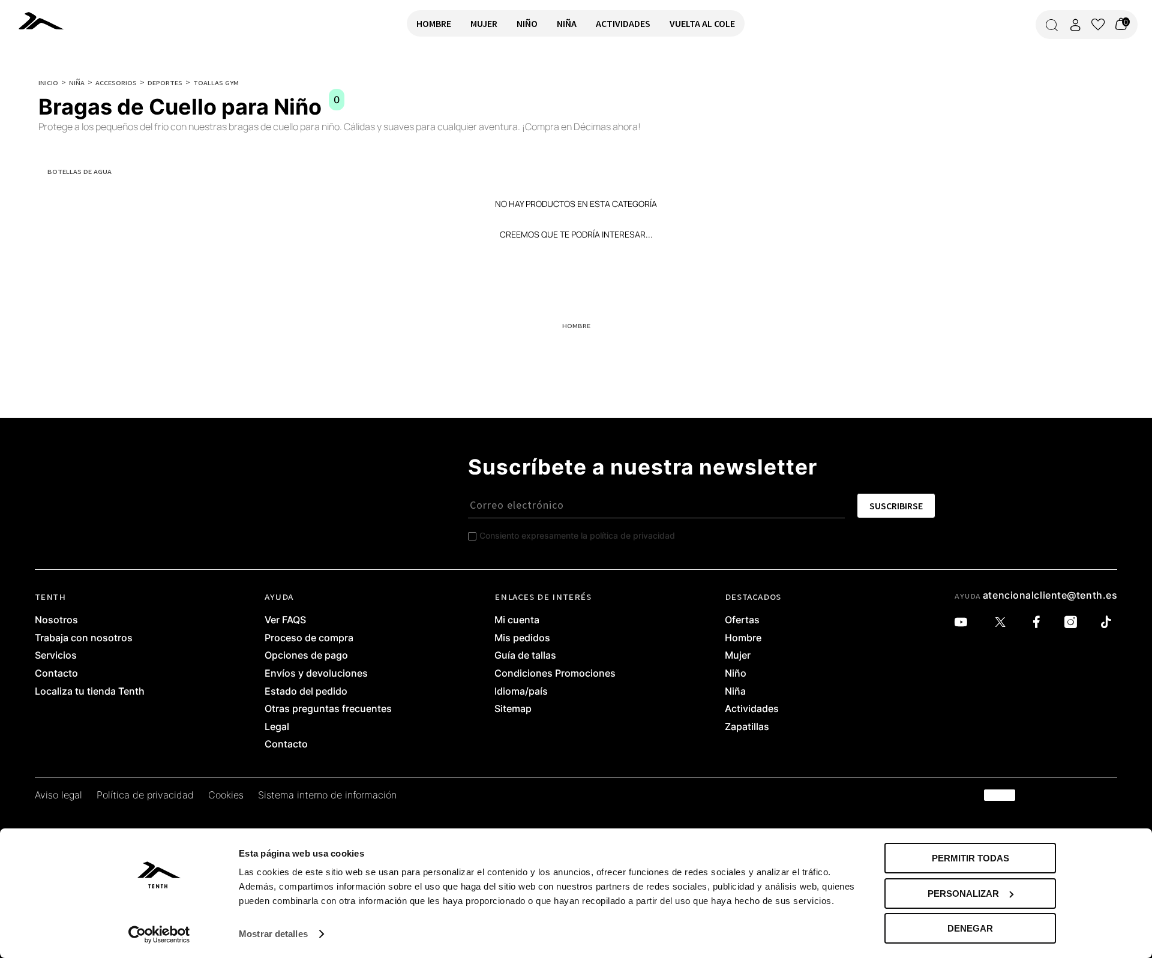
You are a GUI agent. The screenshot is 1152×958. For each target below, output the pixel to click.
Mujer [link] (738, 655)
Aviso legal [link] (58, 795)
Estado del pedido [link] (306, 691)
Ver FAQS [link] (285, 620)
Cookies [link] (226, 795)
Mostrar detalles (273, 934)
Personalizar (963, 893)
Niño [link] (735, 673)
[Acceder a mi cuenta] (1075, 25)
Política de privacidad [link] (145, 795)
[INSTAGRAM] (1073, 622)
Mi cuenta (516, 620)
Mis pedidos (522, 638)
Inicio (48, 82)
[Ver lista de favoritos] (1098, 25)
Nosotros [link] (56, 620)
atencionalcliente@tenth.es (1050, 595)
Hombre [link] (743, 638)
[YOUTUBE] (964, 622)
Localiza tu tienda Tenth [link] (90, 691)
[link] (57, 20)
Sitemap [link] (513, 709)
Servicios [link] (56, 655)
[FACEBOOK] (1039, 622)
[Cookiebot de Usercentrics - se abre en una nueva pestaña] (159, 935)
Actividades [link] (752, 709)
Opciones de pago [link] (306, 655)
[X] (1003, 622)
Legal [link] (277, 727)
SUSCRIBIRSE (896, 506)
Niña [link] (735, 691)
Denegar (970, 928)
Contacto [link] (56, 673)
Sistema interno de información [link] (327, 795)
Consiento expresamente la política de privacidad (577, 535)
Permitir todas (970, 858)
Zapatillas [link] (747, 727)
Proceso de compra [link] (309, 638)
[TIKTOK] (1109, 622)
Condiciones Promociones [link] (555, 673)
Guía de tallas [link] (525, 655)
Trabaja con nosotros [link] (84, 638)
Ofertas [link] (742, 620)
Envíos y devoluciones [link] (316, 673)
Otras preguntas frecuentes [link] (328, 709)
